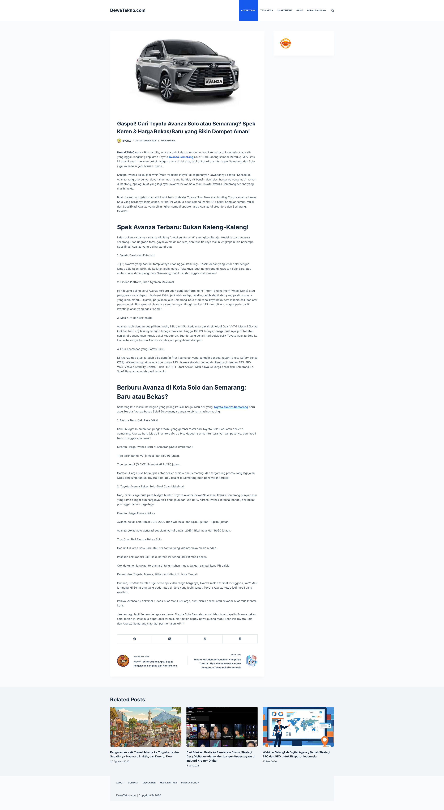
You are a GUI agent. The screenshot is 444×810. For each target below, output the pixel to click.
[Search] (332, 10)
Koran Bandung (316, 10)
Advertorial (248, 10)
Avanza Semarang (181, 157)
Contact (133, 782)
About (120, 782)
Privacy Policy (190, 782)
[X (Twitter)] (169, 639)
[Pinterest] (205, 639)
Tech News (266, 10)
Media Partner (168, 782)
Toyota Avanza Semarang (231, 407)
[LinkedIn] (240, 639)
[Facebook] (134, 639)
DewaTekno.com (128, 10)
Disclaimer (149, 782)
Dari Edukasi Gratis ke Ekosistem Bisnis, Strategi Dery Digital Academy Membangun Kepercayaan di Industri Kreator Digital (220, 756)
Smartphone (284, 10)
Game (299, 10)
